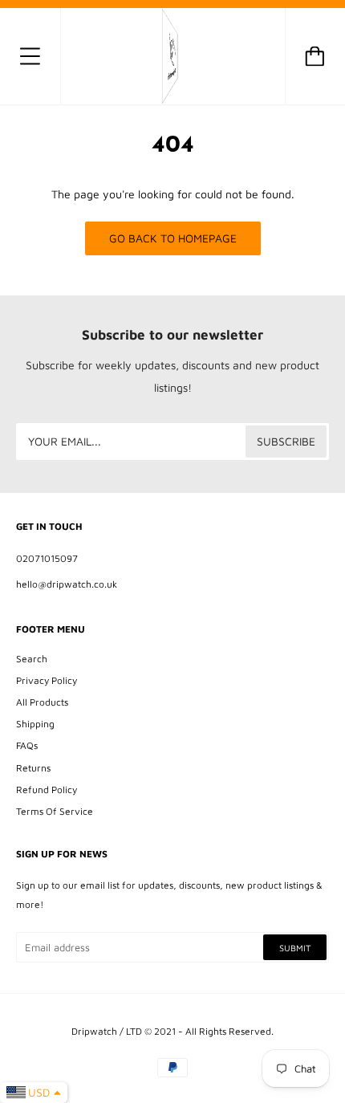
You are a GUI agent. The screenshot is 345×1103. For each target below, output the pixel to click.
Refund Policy (46, 789)
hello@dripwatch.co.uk (66, 584)
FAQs (27, 745)
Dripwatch (94, 1031)
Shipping (35, 724)
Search (31, 659)
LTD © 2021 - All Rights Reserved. (200, 1031)
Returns (33, 768)
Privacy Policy (46, 680)
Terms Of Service (54, 811)
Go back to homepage (173, 238)
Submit (294, 947)
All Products (42, 702)
